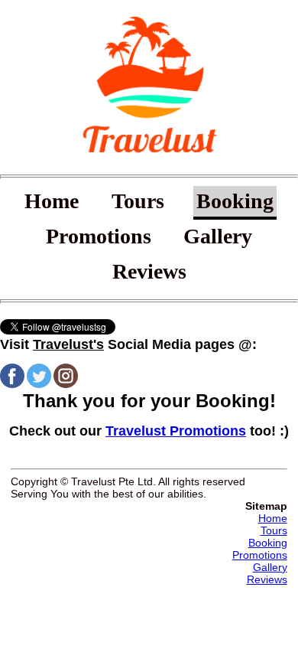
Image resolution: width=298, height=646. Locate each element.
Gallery (217, 236)
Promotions (98, 236)
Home (51, 202)
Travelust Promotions (175, 431)
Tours (138, 202)
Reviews (149, 271)
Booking (235, 202)
